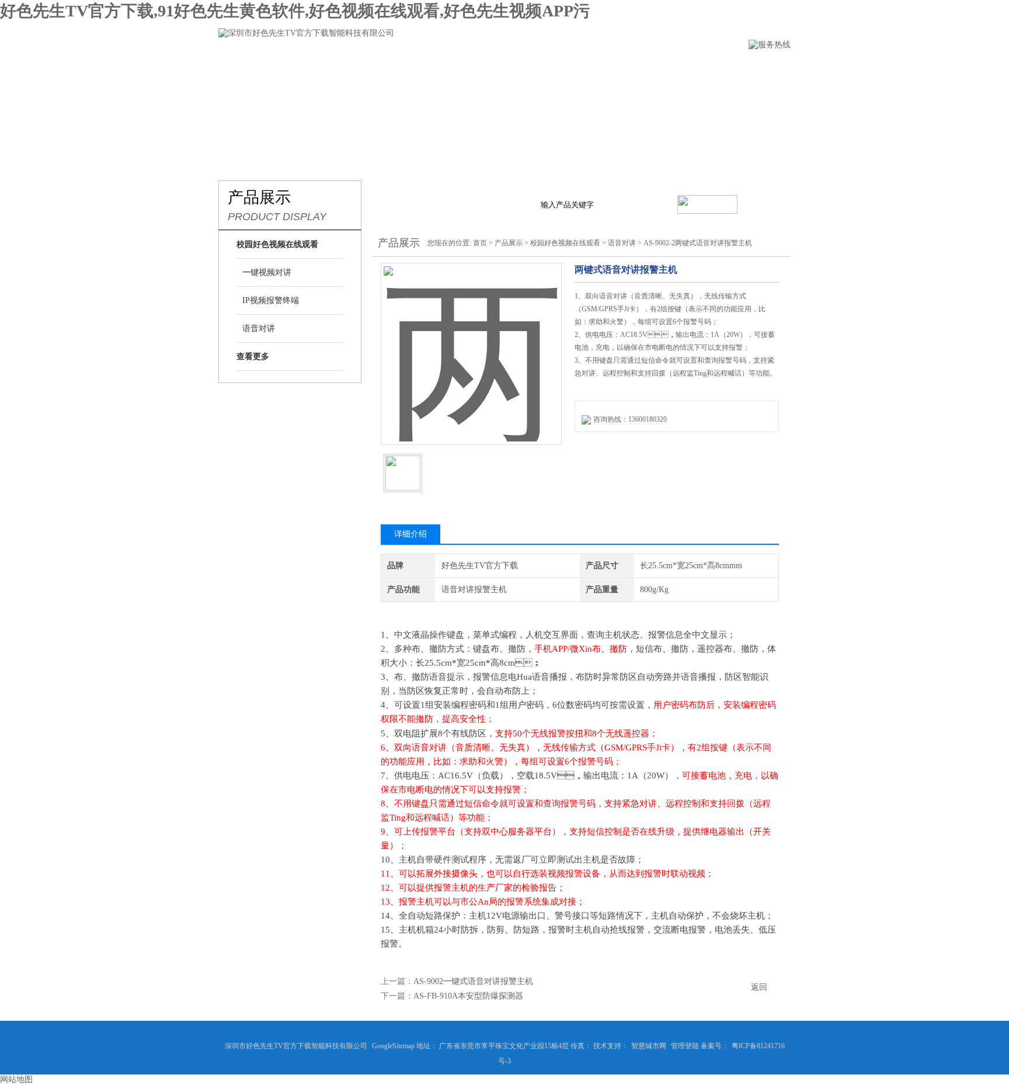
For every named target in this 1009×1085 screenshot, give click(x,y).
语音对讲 (258, 328)
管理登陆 (685, 1046)
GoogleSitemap (393, 1046)
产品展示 (428, 68)
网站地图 (16, 1079)
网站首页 (237, 68)
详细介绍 (410, 534)
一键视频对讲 (266, 272)
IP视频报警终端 (270, 300)
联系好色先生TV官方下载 (720, 68)
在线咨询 (604, 454)
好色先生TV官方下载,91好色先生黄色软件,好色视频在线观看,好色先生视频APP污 (295, 11)
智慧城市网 (648, 1046)
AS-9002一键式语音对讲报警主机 (473, 981)
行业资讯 (494, 68)
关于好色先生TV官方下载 (333, 68)
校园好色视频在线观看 (565, 243)
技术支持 (559, 68)
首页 (480, 243)
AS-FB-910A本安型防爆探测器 (468, 996)
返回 (759, 987)
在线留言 (624, 68)
